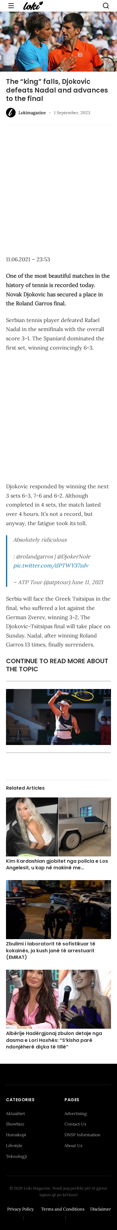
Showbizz (15, 1124)
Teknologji (16, 1156)
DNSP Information (82, 1134)
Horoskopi (16, 1134)
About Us (73, 1145)
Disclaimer (100, 1209)
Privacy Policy (20, 1209)
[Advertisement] (58, 191)
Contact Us (75, 1124)
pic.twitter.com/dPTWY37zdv (50, 565)
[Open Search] (106, 6)
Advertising (75, 1113)
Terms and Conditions (62, 1209)
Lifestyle (14, 1145)
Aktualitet (15, 1113)
